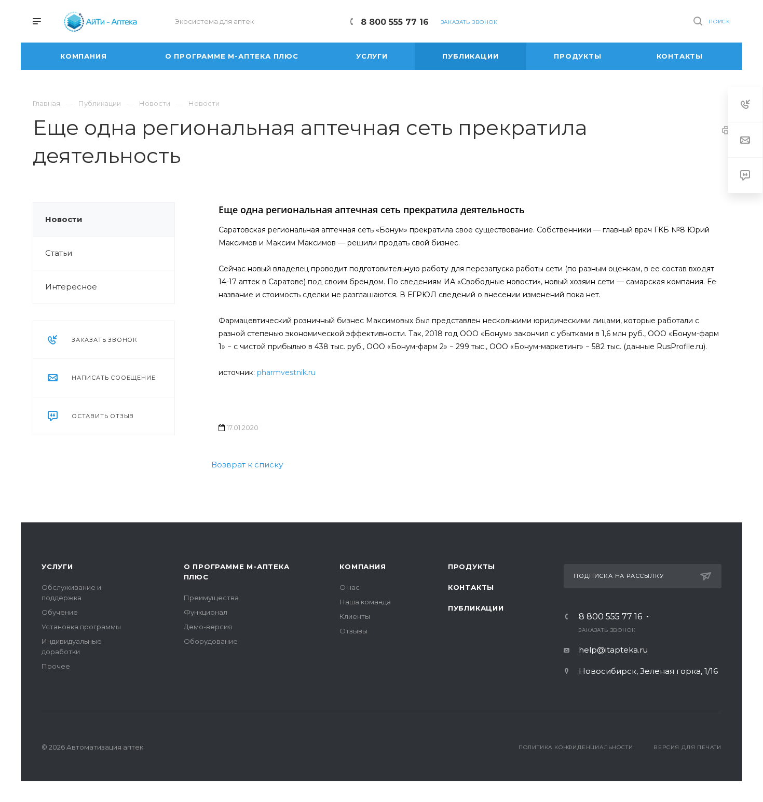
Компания (362, 566)
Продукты (471, 566)
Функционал (205, 612)
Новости (64, 219)
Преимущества (211, 597)
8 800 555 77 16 (395, 22)
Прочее (56, 666)
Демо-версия (208, 627)
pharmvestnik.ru (286, 372)
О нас (349, 587)
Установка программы (81, 627)
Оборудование (211, 641)
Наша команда (365, 602)
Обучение (60, 612)
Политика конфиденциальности (576, 747)
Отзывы (353, 631)
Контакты (471, 587)
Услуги (57, 566)
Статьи (58, 253)
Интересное (71, 287)
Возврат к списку (247, 464)
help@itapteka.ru (613, 650)
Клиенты (354, 616)
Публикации (476, 608)
